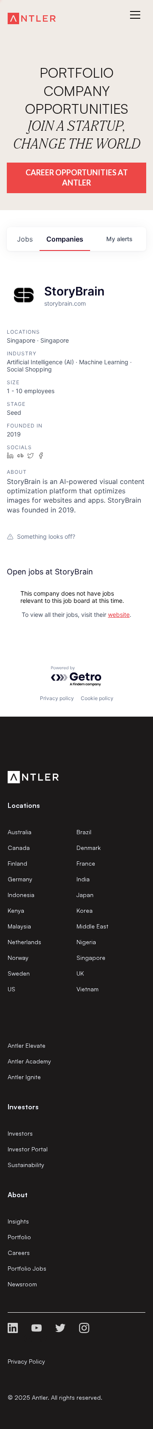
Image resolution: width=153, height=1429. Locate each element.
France (85, 863)
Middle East (92, 926)
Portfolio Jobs (27, 1268)
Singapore (90, 957)
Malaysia (19, 926)
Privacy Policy (26, 1361)
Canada (19, 847)
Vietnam (87, 989)
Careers (19, 1252)
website (119, 614)
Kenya (16, 910)
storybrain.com (65, 303)
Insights (18, 1221)
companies (64, 239)
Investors (20, 1133)
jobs (25, 239)
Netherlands (24, 941)
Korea (84, 910)
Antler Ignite (24, 1076)
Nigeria (86, 941)
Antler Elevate (26, 1045)
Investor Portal (28, 1149)
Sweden (19, 973)
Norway (18, 957)
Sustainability (26, 1164)
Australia (19, 831)
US (11, 989)
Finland (17, 863)
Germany (20, 879)
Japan (85, 894)
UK (80, 973)
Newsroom (22, 1284)
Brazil (83, 831)
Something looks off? (46, 536)
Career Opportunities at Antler (77, 177)
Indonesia (21, 894)
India (83, 879)
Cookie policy (97, 698)
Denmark (88, 847)
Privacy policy (57, 698)
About (18, 1194)
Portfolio (19, 1237)
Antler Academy (29, 1061)
